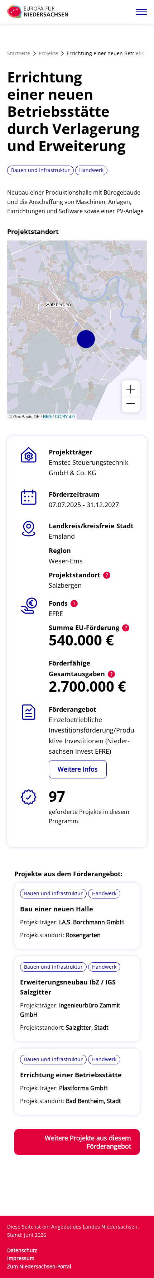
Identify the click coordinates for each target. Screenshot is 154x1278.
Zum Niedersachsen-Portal (39, 1266)
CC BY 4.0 (65, 416)
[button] (86, 339)
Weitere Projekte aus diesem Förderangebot (88, 1142)
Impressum (20, 1258)
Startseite (18, 53)
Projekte (48, 53)
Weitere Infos (78, 769)
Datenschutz (22, 1250)
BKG (47, 416)
